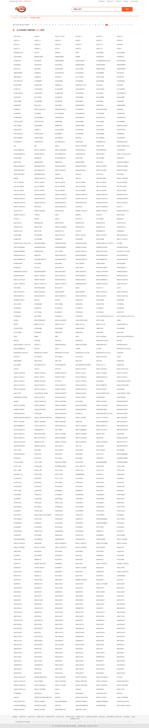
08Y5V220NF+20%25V (124, 705)
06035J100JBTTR (101, 385)
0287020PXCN (59, 117)
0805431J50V (100, 640)
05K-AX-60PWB (81, 190)
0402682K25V (80, 640)
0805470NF (37, 207)
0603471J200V (80, 644)
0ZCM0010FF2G (60, 142)
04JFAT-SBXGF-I (39, 567)
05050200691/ (80, 531)
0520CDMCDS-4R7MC (20, 397)
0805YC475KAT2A (40, 438)
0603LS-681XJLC (122, 284)
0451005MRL (80, 134)
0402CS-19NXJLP (101, 563)
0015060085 (120, 308)
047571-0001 (59, 470)
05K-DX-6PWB (121, 190)
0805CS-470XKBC (81, 434)
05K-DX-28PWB (122, 182)
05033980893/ (38, 539)
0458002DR (58, 125)
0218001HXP (121, 113)
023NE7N (99, 215)
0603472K (58, 340)
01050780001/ (100, 515)
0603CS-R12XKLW (102, 677)
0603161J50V (59, 673)
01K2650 (78, 689)
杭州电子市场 (40, 716)
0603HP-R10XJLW (81, 389)
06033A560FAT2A (60, 397)
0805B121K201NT (19, 709)
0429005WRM (18, 263)
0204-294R (37, 450)
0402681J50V (100, 571)
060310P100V (38, 644)
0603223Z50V (18, 604)
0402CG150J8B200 (122, 697)
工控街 (133, 716)
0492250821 (99, 490)
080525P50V (79, 649)
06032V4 (78, 48)
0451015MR (58, 430)
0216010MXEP (80, 89)
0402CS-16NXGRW (102, 271)
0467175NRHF (38, 681)
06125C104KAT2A (81, 377)
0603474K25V (18, 608)
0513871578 (99, 454)
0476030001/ (59, 494)
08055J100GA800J (39, 434)
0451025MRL (18, 158)
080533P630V (18, 624)
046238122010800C (61, 462)
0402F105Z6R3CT (60, 170)
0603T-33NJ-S (80, 267)
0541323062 (58, 458)
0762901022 (79, 316)
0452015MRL (18, 85)
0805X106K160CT (81, 271)
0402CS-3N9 (100, 146)
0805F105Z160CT (101, 401)
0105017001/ (79, 515)
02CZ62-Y (99, 36)
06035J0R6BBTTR (101, 259)
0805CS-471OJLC (101, 697)
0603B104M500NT (122, 401)
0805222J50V (59, 653)
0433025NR (37, 65)
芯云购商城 (126, 716)
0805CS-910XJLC (122, 543)
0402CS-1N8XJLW (19, 284)
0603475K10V (38, 636)
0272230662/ (59, 357)
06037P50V (120, 580)
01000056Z (37, 73)
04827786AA (121, 215)
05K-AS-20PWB (39, 186)
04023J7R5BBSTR (81, 255)
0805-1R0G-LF (59, 267)
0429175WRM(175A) (123, 146)
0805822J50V (18, 669)
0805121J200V (38, 600)
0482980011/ (79, 490)
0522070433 (120, 551)
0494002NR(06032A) (40, 677)
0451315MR (17, 304)
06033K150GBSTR (60, 393)
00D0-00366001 (59, 292)
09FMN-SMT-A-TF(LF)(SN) (22, 243)
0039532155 (120, 312)
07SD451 (37, 215)
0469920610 (99, 555)
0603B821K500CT (19, 300)
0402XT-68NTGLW (123, 681)
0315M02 (119, 243)
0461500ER (58, 105)
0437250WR (38, 97)
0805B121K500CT (122, 170)
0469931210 (99, 559)
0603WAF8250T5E (60, 202)
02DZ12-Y (17, 40)
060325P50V (59, 604)
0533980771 (17, 555)
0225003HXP (18, 142)
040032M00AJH (39, 430)
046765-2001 (100, 482)
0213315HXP (59, 251)
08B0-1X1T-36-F (60, 324)
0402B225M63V (101, 539)
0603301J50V (100, 604)
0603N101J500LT (81, 280)
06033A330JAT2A (39, 296)
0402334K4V (79, 596)
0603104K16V (18, 588)
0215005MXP (38, 89)
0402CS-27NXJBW (102, 584)
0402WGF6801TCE (102, 194)
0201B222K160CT (101, 693)
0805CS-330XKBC (60, 434)
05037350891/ (121, 519)
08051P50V (99, 649)
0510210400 (120, 555)
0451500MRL (121, 121)
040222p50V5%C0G (102, 340)
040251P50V (79, 571)
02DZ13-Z (58, 40)
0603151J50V (18, 657)
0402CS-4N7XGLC (102, 430)
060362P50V (79, 620)
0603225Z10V (59, 632)
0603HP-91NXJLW (60, 373)
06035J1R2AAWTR (19, 442)
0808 (56, 336)
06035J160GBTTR (60, 255)
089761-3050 (59, 503)
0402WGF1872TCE (81, 198)
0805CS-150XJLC (81, 397)
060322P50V (79, 588)
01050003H (17, 113)
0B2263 (16, 324)
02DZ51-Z (99, 44)
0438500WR (79, 239)
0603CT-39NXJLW (19, 207)
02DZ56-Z (120, 40)
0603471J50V (80, 657)
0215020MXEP (80, 113)
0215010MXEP (59, 113)
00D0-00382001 (80, 292)
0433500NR (37, 61)
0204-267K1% (59, 446)
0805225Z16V (18, 640)
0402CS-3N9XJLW (101, 685)
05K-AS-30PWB (19, 182)
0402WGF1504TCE (61, 198)
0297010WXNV (18, 134)
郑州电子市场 (60, 716)
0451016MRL (18, 56)
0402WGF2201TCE (102, 198)
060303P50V (100, 628)
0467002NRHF (121, 263)
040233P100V (18, 628)
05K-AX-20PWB (60, 182)
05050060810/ (100, 486)
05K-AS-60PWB (60, 190)
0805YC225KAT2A (81, 438)
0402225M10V (121, 612)
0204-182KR (79, 450)
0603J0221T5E (59, 231)
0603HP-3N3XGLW (81, 211)
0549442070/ (17, 535)
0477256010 (37, 316)
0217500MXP (100, 113)
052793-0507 (38, 519)
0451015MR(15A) (19, 150)
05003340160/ (18, 531)
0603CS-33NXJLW (40, 275)
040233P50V (38, 571)
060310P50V (38, 588)
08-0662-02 (79, 413)
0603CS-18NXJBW (122, 685)
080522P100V (18, 644)
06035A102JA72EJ (19, 701)
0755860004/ (17, 693)
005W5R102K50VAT (123, 701)
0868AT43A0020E (39, 211)
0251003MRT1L (121, 93)
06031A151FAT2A (19, 385)
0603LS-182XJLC (39, 377)
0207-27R (78, 446)
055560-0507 (100, 478)
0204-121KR (17, 450)
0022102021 (79, 563)
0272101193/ (79, 357)
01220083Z (37, 113)
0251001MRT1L (39, 117)
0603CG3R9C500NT (82, 320)
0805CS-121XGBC (60, 685)
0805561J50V (80, 612)
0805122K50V (80, 665)
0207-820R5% (59, 450)
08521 (77, 336)
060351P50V (59, 669)
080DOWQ (37, 255)
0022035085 (37, 551)
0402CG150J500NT (102, 405)
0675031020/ (59, 527)
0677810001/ (38, 507)
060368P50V (59, 592)
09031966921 (79, 693)
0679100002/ (59, 498)
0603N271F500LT (60, 377)
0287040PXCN (121, 117)
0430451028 (79, 559)
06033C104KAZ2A (60, 207)
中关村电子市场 (70, 716)
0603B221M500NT (60, 405)
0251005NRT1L (59, 73)
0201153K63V (59, 612)
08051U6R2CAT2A (102, 251)
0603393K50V (121, 604)
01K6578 (57, 300)
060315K (37, 300)
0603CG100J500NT (60, 320)
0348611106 (99, 458)
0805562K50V (121, 608)
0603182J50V (38, 657)
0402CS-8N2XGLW (19, 689)
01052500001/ (80, 511)
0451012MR (79, 401)
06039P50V (99, 608)
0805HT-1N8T (100, 434)
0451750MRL (18, 125)
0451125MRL (100, 121)
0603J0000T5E (100, 231)
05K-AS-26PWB (60, 186)
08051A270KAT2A (122, 292)
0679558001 (37, 482)
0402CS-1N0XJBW (81, 146)
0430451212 (37, 576)
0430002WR (99, 56)
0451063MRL (38, 101)
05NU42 (36, 52)
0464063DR (37, 158)
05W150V (58, 369)
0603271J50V (121, 616)
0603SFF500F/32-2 (40, 178)
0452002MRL (100, 81)
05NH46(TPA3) (18, 52)
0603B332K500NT (81, 409)
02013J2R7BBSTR (60, 365)
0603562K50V (59, 620)
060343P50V (59, 580)
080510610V (79, 340)
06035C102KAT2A (122, 296)
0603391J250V (100, 632)
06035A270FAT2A (60, 385)
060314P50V (120, 600)
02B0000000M (80, 474)
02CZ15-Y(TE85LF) (102, 417)
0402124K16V (121, 592)
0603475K (58, 705)
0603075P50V (121, 628)
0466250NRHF (100, 65)
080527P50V (38, 653)
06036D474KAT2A (101, 377)
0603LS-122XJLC (81, 373)
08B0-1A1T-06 (100, 324)
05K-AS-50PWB (80, 186)
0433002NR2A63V (19, 413)
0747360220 (99, 312)
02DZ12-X (99, 48)
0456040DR (99, 101)
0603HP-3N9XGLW (123, 211)
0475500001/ (100, 503)
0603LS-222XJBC (101, 373)
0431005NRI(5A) (39, 154)
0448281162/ (79, 519)
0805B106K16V (59, 539)
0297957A (17, 357)
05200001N (17, 109)
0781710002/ (59, 482)
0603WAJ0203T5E (39, 198)
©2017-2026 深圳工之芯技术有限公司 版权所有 (74, 726)
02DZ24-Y (99, 40)
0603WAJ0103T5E (122, 142)
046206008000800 (101, 462)
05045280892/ (100, 498)
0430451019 (120, 547)
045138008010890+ (19, 539)
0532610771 (17, 563)
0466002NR (120, 158)
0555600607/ (17, 498)
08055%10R (37, 231)
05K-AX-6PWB (121, 186)
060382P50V (79, 592)
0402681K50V (18, 665)
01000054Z (120, 109)
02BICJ (119, 320)
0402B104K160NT (60, 344)
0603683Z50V (80, 608)
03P (15, 146)
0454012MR (37, 85)
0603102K (37, 340)
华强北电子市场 (50, 716)
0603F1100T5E (59, 223)
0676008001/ (100, 535)
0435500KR (58, 263)
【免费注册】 (27, 1)
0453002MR (58, 101)
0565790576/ (17, 515)
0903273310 (17, 576)
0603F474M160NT (39, 405)
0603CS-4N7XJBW (102, 543)
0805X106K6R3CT (19, 166)
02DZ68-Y (120, 44)
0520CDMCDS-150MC (123, 393)
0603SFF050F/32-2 (122, 235)
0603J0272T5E (100, 227)
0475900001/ (120, 515)
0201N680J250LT (39, 170)
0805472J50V (59, 624)
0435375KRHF (80, 263)
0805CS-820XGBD (60, 401)
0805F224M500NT (60, 438)
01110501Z (99, 85)
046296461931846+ (122, 247)
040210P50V (100, 567)
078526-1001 (38, 470)
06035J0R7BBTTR (122, 255)
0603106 (119, 340)
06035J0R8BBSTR (19, 425)
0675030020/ (17, 494)
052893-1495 (79, 470)
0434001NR (120, 361)
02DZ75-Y (17, 48)
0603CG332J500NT (19, 405)
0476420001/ (17, 527)
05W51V (37, 369)
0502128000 (79, 551)
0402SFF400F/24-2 (122, 324)
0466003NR (99, 105)
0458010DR (17, 105)
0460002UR (58, 85)
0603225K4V (59, 616)
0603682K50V (100, 657)
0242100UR (99, 93)
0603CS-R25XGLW (122, 369)
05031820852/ (18, 519)
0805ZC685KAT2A (122, 425)
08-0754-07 (58, 381)
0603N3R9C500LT (19, 170)
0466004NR (79, 304)
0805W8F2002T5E (81, 202)
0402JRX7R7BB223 (81, 701)
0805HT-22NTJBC (39, 709)
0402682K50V (38, 665)
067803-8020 (100, 466)
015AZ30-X (99, 174)
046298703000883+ (102, 523)
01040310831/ (59, 511)
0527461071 (37, 458)
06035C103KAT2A (81, 296)
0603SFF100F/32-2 (81, 251)
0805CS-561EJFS (101, 235)
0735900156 (79, 308)
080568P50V (38, 612)
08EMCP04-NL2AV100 (62, 353)
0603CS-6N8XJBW (60, 150)
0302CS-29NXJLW (101, 681)
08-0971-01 (79, 219)
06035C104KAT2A (39, 109)
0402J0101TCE (18, 227)
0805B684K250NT (60, 417)
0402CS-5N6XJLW (81, 677)
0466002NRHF (100, 69)
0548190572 (120, 531)
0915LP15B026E (101, 336)
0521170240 (37, 312)
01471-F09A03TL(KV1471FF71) (106, 316)
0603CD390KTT (122, 267)
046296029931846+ (81, 243)
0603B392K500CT (122, 344)
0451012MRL (121, 52)
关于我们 (125, 1)
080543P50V (38, 673)
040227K (78, 178)
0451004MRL (38, 304)
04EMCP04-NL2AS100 (124, 348)
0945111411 (79, 555)
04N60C (16, 320)
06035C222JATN (101, 296)
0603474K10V (38, 620)
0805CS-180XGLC (81, 543)
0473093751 (99, 474)
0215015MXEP (59, 129)
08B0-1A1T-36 (80, 324)
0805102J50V (18, 661)
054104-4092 (38, 466)
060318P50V (38, 616)
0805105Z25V (80, 624)
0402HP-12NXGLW (61, 284)
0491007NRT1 (100, 154)
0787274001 (79, 486)
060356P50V (38, 592)
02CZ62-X (17, 44)
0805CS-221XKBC (81, 547)
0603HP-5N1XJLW (40, 381)
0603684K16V (100, 620)
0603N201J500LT (101, 389)
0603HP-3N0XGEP (81, 580)
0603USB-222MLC (102, 267)
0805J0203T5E (38, 223)
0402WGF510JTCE (19, 194)
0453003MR (120, 134)
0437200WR (99, 219)
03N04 (119, 357)
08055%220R (38, 227)
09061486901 (18, 361)
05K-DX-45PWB (19, 190)
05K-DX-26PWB (101, 182)
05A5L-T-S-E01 (60, 36)
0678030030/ (59, 507)
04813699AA (100, 689)
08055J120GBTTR (122, 280)
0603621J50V (100, 644)
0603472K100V (18, 620)
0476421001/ (120, 523)
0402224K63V (121, 624)
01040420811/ (59, 519)
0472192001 (58, 576)
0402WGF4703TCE (19, 202)
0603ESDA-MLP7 (122, 125)
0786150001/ (38, 503)
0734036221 (37, 494)
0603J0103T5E (80, 227)
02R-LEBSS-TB (80, 466)
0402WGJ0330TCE (40, 194)
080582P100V (80, 636)
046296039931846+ (40, 247)
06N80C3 (78, 215)
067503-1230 (17, 503)
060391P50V (120, 657)
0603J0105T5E (100, 223)
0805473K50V (100, 653)
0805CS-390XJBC (122, 539)
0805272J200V (100, 592)
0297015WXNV (18, 121)
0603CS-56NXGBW (81, 685)
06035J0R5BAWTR (102, 255)
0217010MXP (121, 89)
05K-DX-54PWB (101, 190)
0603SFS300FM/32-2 (102, 275)
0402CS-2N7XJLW (19, 280)
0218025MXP (59, 93)
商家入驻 (118, 1)
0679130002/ (38, 535)
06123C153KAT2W (40, 425)
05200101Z (99, 125)
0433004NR (17, 65)
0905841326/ (59, 535)
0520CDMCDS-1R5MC (124, 381)
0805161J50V (121, 636)
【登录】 (20, 1)
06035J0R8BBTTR (19, 259)
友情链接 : (15, 716)
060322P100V (38, 580)
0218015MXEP (18, 93)
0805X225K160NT (122, 413)
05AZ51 (57, 48)
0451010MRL (100, 97)
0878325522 (17, 458)
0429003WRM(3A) (19, 154)
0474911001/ (79, 503)
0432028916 (58, 454)
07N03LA (17, 219)
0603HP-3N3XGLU (19, 215)
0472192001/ (79, 478)
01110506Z (120, 85)
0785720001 (17, 288)
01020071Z (58, 77)
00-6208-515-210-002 (123, 251)
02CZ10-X (37, 267)
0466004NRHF (59, 61)
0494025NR (17, 267)
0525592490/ (59, 523)
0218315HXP (100, 77)
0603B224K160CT (81, 393)
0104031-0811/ (38, 511)
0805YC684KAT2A (102, 425)
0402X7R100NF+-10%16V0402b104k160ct (26, 344)
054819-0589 (120, 486)
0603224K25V (59, 657)
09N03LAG (17, 69)
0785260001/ (79, 527)
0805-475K (79, 361)
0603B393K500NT (101, 409)
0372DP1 (99, 348)
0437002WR (17, 97)
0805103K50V (80, 661)
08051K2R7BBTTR (81, 259)
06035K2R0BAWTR (102, 421)
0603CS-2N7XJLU (81, 369)
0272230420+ (38, 357)
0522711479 (79, 576)
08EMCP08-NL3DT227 (21, 271)
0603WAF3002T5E (19, 198)
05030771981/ (121, 507)
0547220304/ (38, 527)
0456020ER (99, 332)
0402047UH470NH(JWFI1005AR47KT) (46, 697)
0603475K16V (38, 608)
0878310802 (79, 454)
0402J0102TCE (121, 227)
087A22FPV (58, 288)
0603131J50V (59, 588)
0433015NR (17, 61)
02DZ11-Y (120, 36)
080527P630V (38, 640)
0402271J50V (59, 584)
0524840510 (58, 312)
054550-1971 (100, 470)
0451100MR (17, 365)
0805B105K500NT (122, 430)
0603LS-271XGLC (122, 373)
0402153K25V (100, 612)
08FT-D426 (17, 36)
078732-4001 (120, 470)
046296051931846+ (102, 247)
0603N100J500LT (81, 275)
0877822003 (17, 312)
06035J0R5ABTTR (122, 259)
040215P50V (38, 596)
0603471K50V (121, 673)
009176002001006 (39, 288)
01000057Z (37, 129)
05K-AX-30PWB (81, 182)
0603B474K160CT (60, 280)
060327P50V (79, 604)
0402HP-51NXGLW (123, 563)
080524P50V (59, 649)
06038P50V (17, 584)
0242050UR (120, 77)
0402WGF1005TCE (102, 202)
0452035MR (120, 434)
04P (35, 146)
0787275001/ (100, 527)
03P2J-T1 (37, 348)
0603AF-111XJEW (39, 547)
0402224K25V (59, 596)
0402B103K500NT (19, 446)
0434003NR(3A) (80, 154)
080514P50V (100, 636)
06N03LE (78, 174)
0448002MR (58, 121)
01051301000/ (121, 535)
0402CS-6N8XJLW (40, 685)
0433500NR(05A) (101, 150)
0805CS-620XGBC (60, 421)
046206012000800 (122, 462)
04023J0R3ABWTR (40, 259)
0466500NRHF (121, 65)
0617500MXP (100, 138)
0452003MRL (100, 134)
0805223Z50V (18, 612)
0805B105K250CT (122, 275)
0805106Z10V (38, 584)
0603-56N (99, 361)
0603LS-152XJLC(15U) (124, 154)
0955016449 (58, 551)
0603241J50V (100, 588)
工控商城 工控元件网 (91, 716)
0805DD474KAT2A (19, 255)
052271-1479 (59, 478)
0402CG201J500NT (81, 344)
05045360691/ (59, 531)
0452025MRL (59, 69)
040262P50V (17, 600)
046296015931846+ (60, 243)
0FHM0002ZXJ (100, 142)
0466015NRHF (80, 61)
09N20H (16, 697)
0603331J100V (80, 632)
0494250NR (37, 543)
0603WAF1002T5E (40, 446)
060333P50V (120, 588)
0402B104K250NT (122, 409)
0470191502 (37, 454)
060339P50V (17, 592)
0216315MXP (100, 89)
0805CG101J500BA (60, 227)
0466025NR (58, 332)
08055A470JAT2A (122, 421)
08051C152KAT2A (101, 292)
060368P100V (121, 620)
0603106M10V (100, 600)
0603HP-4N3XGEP (40, 563)
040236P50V (100, 596)
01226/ (119, 288)
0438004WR (120, 231)
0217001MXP (80, 129)
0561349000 (37, 555)
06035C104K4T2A (19, 438)
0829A (77, 288)
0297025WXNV (39, 134)
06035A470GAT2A (60, 425)
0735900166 (120, 304)
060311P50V (17, 580)
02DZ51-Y (79, 44)
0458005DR (120, 101)
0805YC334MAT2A (102, 207)
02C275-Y (120, 207)
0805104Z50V (38, 628)
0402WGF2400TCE (122, 198)
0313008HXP (38, 81)
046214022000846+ (19, 247)
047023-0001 (17, 486)
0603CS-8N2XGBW (20, 389)
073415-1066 (120, 466)
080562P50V (38, 669)
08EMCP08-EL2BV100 (21, 353)
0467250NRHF (100, 547)
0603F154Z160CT (101, 170)
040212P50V (17, 596)
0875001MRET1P (60, 158)
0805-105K (58, 361)
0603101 (16, 340)
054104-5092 (79, 462)
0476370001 (37, 478)
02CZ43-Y (79, 36)
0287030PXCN (80, 117)
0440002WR (58, 97)
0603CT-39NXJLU (122, 202)
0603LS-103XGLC (19, 377)
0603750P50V (80, 669)
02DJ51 (57, 219)
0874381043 (58, 555)
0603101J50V (121, 584)
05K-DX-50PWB (39, 190)
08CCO (57, 348)
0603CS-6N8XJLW (60, 543)
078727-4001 (17, 490)
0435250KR (37, 263)
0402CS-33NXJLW (19, 543)
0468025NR (79, 332)
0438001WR (17, 239)
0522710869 (120, 559)
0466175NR (17, 393)
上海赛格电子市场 (74, 718)
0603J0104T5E (80, 223)
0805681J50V (18, 673)
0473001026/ (38, 490)
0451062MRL (121, 450)
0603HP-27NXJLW (40, 373)
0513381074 (58, 308)
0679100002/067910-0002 (83, 365)
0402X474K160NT (60, 409)
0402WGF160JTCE (60, 194)
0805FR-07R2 (59, 178)
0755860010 (99, 308)
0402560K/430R (101, 178)
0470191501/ (120, 482)
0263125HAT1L (59, 211)
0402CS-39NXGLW (61, 547)
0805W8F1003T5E (60, 109)
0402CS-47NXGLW (40, 284)
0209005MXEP (38, 251)
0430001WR (79, 300)
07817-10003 (17, 470)
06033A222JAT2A (39, 397)
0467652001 (17, 551)
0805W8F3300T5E (122, 446)
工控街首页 (102, 1)
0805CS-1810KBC (39, 701)
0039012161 (37, 308)
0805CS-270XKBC (19, 547)
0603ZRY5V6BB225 (123, 162)
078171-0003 (38, 462)
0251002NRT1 (121, 150)
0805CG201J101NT (60, 413)
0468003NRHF (80, 162)
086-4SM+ (79, 138)
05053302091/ (18, 507)
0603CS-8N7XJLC (101, 369)
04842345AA (38, 693)
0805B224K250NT (122, 438)
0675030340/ (38, 498)
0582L (57, 215)
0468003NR (58, 162)
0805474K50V (59, 665)
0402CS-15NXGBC (102, 442)
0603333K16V (80, 673)
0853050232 (120, 490)
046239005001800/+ (40, 271)
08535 (15, 336)
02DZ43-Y (37, 344)
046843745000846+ (19, 251)
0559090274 (58, 567)
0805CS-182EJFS (81, 235)
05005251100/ (38, 531)
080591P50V (38, 649)
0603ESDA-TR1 (39, 442)
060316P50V (100, 580)
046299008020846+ (60, 247)
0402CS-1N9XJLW (122, 178)
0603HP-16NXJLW (19, 373)
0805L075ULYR (60, 235)
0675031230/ (79, 535)
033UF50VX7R (121, 223)
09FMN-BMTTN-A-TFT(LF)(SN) (106, 243)
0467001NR (120, 73)
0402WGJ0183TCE (40, 202)
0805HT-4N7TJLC (122, 442)
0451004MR (99, 52)
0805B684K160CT (81, 284)
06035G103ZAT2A (81, 385)
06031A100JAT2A (19, 434)
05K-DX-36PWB (19, 186)
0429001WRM (121, 61)
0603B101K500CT (60, 166)
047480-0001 (17, 478)
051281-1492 (17, 466)
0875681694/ (59, 486)
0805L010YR (18, 129)
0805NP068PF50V (60, 709)
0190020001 (17, 316)
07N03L (36, 219)
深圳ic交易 (102, 716)
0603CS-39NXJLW (60, 681)
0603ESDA (79, 421)
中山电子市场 (31, 716)
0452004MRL (121, 81)
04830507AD (100, 304)
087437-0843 (38, 474)
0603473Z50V (18, 636)
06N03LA (58, 52)
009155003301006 (101, 109)
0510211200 (17, 559)
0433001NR (120, 56)
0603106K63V (80, 600)
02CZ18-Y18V (18, 211)
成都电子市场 (80, 716)
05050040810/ (18, 523)
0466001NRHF (38, 56)
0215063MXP (59, 89)
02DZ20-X (58, 44)
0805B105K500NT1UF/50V (104, 413)
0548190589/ (79, 523)
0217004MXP (121, 138)
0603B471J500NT (19, 409)
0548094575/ (100, 531)
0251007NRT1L (18, 328)
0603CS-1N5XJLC (122, 377)
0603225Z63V (80, 616)
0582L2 (57, 689)
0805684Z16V (18, 649)
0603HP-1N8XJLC (60, 389)
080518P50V (100, 661)
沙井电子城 (22, 716)
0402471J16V (80, 584)
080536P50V (59, 661)
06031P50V (37, 632)
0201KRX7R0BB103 (20, 705)
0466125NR (17, 162)
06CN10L (120, 693)
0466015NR (79, 158)
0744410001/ (79, 498)
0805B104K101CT (101, 344)
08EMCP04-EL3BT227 (41, 353)
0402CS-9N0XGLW (40, 401)
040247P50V (120, 596)
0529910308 (79, 312)
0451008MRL (100, 73)
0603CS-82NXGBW (123, 385)
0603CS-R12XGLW (40, 389)
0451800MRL (80, 81)
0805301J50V (38, 624)
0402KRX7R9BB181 (102, 701)
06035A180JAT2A (60, 296)
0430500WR (120, 300)
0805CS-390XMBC (40, 421)
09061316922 (38, 361)
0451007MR (37, 413)
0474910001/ (120, 527)
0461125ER (37, 105)
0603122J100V (59, 644)
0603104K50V (121, 665)
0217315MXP (80, 77)
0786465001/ (38, 523)
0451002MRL (100, 300)
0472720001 (120, 174)
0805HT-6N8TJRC (39, 280)
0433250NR (58, 65)
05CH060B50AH (101, 705)
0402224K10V (59, 640)
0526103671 (79, 207)
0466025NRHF (80, 65)
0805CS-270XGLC (122, 239)
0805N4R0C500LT (39, 166)
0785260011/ (120, 478)
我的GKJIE (110, 1)
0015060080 (17, 308)
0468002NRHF (59, 56)
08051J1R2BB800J (81, 430)
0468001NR (99, 328)
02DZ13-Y (37, 40)
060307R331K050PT (40, 705)
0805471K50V (18, 653)
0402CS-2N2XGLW (19, 681)
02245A (57, 693)
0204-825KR (100, 446)
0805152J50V (38, 661)
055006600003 (121, 576)
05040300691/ (100, 494)
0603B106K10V (80, 539)
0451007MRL (80, 97)
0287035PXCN (100, 117)
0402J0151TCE (18, 231)
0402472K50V (121, 661)
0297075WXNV (39, 121)
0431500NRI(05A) (60, 154)
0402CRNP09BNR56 (61, 701)
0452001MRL (38, 328)
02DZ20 (78, 40)
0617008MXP (80, 109)
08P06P (78, 56)
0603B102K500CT (122, 271)
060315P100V (18, 632)
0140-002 (119, 677)
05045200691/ (121, 494)
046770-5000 (59, 474)
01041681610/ (59, 515)
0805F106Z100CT (122, 417)
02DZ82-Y (37, 48)
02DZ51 (119, 48)
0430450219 (17, 567)
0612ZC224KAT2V (19, 430)
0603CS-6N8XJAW (81, 681)
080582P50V (120, 649)
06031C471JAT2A (101, 357)
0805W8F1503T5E (122, 194)
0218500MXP (80, 93)
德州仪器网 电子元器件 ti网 (114, 716)
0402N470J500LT (81, 170)
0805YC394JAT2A (81, 442)
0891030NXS (18, 77)
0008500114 (37, 559)
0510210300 (99, 551)
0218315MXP (100, 129)
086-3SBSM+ (59, 138)
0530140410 (58, 316)
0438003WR (58, 239)
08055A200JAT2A (19, 296)
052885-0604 (120, 474)
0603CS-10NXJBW (40, 689)
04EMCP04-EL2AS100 (82, 353)
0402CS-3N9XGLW (123, 571)
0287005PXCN (38, 142)
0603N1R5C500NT (122, 166)
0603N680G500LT (39, 174)
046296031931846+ (81, 247)
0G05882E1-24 (18, 474)
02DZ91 (36, 36)
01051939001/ (80, 507)
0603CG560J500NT (81, 405)
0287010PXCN (18, 81)
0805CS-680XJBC (60, 677)
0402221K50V (100, 669)
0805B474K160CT (81, 166)
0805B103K (120, 219)
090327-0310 (120, 689)
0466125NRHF (18, 138)
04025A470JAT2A (19, 292)
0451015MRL (80, 69)
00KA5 (57, 146)
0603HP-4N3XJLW (102, 284)
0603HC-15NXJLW (60, 442)
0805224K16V (59, 628)
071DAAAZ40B (18, 462)
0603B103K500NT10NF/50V (22, 417)
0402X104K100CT (60, 271)
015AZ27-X (99, 288)
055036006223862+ (60, 466)
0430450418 (79, 482)
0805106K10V (80, 628)
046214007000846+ (40, 243)
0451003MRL (80, 121)
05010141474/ (121, 511)
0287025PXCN (121, 129)
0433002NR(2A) (80, 150)
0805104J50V (59, 600)
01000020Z (37, 77)
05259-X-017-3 (100, 365)
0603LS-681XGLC (60, 275)
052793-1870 (17, 482)
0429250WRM (121, 397)
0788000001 (58, 563)
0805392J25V (80, 653)
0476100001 (79, 458)
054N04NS (120, 353)
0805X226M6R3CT (102, 280)
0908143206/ (120, 503)
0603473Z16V (121, 632)
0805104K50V (59, 636)
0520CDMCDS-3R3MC (41, 393)
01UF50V (78, 231)
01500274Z (17, 89)
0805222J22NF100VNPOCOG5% (126, 336)
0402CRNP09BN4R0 (82, 705)
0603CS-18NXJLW (40, 150)
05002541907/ (100, 511)
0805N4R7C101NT (81, 709)
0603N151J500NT (101, 166)
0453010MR (79, 101)
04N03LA (58, 174)
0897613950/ (120, 498)
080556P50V (120, 640)
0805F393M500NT (39, 320)
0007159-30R (100, 320)
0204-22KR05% (101, 450)
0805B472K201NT (122, 405)
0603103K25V (100, 665)
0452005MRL (38, 125)
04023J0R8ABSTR (60, 259)
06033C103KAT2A (39, 292)
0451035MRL (38, 235)
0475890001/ (59, 490)
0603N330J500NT (19, 174)
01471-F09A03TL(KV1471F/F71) (127, 316)
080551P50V (120, 644)
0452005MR (99, 381)
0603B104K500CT (19, 275)
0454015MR (79, 142)
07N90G (78, 348)
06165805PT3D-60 (39, 365)
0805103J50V (18, 616)
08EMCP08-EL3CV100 (103, 353)
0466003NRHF (121, 105)
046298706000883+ (102, 519)
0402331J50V (18, 571)
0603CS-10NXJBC (19, 421)
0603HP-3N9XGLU (102, 211)
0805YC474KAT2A (81, 425)
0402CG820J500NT (40, 409)
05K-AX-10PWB (101, 186)
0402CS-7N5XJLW (81, 381)
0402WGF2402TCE (81, 194)
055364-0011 (38, 486)
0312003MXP (80, 73)
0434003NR (120, 669)
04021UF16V (18, 223)
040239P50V (59, 571)
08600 (36, 336)
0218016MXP (38, 93)
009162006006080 (122, 454)
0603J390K (37, 69)
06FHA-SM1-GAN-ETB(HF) (42, 515)
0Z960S (16, 401)
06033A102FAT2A (39, 385)
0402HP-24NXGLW (20, 685)
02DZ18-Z (37, 44)
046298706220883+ (122, 458)
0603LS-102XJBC (81, 417)
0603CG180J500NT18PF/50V (43, 417)
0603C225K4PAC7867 (102, 393)
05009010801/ (80, 494)
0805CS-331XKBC (81, 567)
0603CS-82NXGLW (19, 677)
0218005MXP (18, 117)
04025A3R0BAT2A (19, 348)
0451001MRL (59, 81)
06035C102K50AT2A (82, 697)
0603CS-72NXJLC (19, 381)
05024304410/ (100, 507)
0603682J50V (59, 608)
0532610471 (99, 576)
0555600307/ (17, 511)
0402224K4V (100, 624)
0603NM (57, 697)
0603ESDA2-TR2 (81, 85)
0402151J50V (121, 567)
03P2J (77, 52)
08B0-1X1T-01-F (39, 324)
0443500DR (58, 134)
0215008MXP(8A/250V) (103, 61)
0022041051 (58, 559)
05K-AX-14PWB (39, 182)
